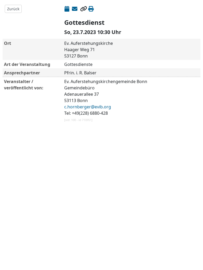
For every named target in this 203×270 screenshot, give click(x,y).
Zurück (13, 8)
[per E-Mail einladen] (74, 8)
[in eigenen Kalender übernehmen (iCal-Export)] (66, 8)
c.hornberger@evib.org (87, 107)
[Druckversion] (91, 8)
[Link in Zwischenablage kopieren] (83, 8)
